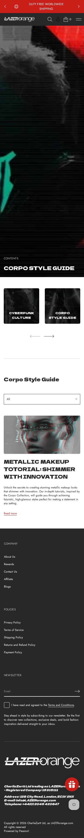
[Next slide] (49, 336)
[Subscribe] (77, 691)
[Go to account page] (58, 20)
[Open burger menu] (78, 19)
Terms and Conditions (61, 705)
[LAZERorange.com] (19, 19)
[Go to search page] (50, 19)
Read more (10, 513)
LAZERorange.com (62, 823)
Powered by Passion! (16, 831)
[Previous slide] (5, 6)
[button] (50, 19)
